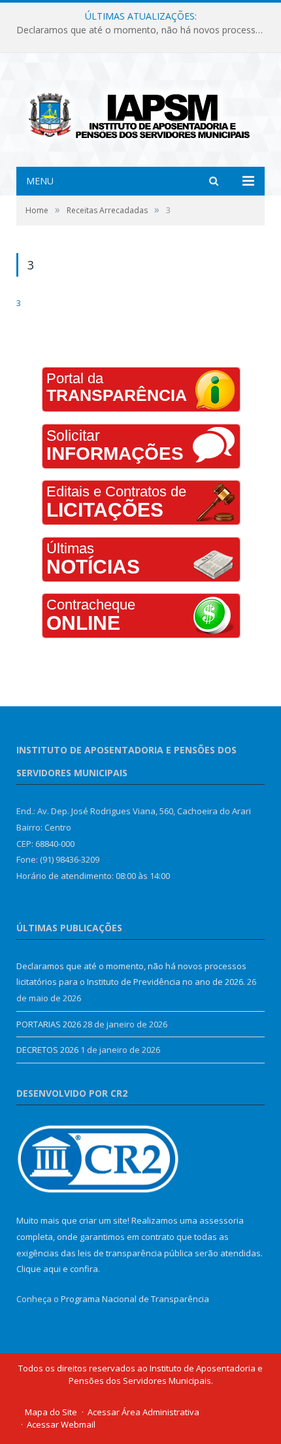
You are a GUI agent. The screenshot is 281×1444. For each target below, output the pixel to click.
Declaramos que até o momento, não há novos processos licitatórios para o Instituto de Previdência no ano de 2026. (143, 30)
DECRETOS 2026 (47, 1050)
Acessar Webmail (61, 1424)
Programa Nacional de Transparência (135, 1299)
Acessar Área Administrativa (143, 1412)
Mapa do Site (51, 1412)
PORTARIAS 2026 (48, 1024)
